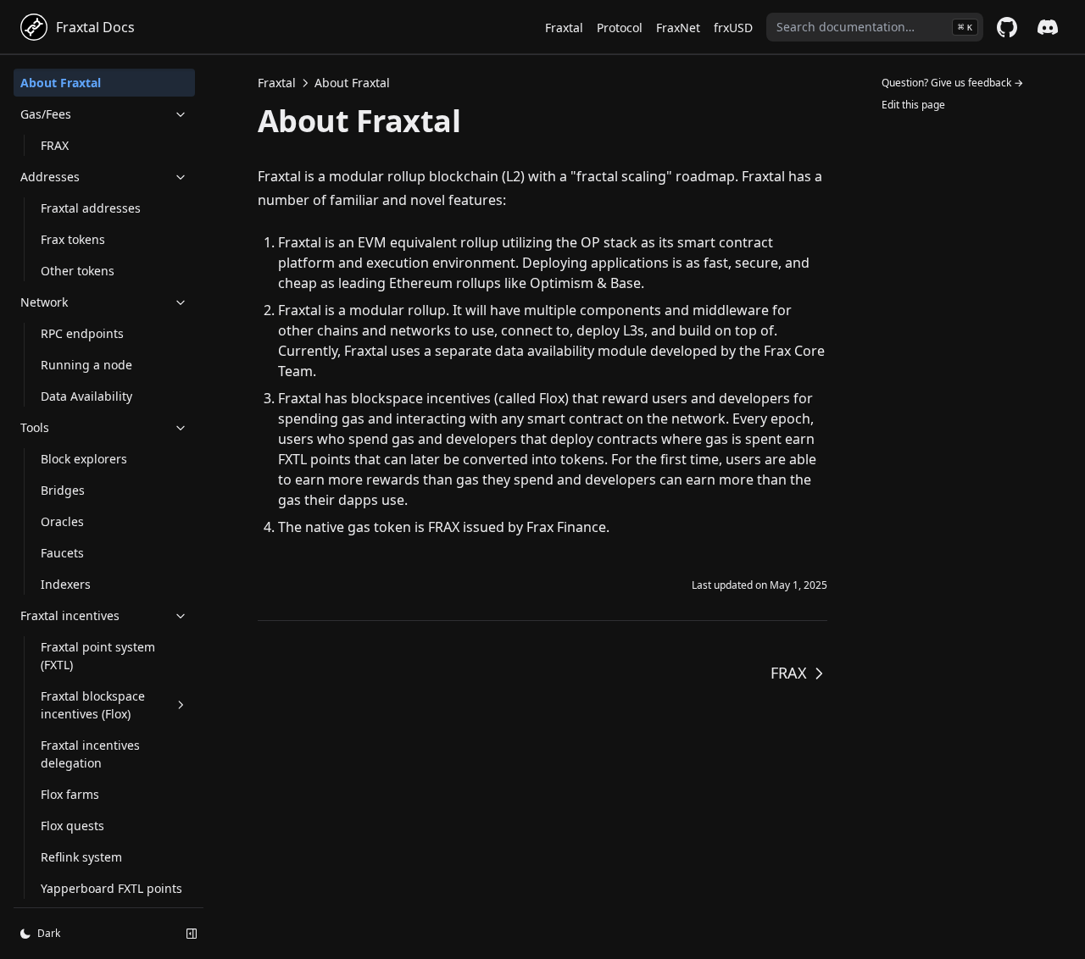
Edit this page (913, 104)
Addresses (50, 177)
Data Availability (86, 396)
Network (44, 302)
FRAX (55, 145)
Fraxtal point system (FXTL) (98, 656)
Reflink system (81, 857)
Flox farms (70, 794)
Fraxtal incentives (70, 615)
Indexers (66, 584)
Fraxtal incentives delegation (90, 754)
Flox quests (72, 826)
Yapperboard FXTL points (111, 888)
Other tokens (77, 271)
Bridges (63, 490)
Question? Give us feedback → (952, 82)
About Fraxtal (60, 83)
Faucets (62, 553)
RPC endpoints (82, 333)
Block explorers (84, 459)
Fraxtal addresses (91, 208)
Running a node (86, 365)
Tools (34, 427)
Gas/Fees (45, 114)
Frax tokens (73, 239)
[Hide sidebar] (191, 933)
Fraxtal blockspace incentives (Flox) (93, 705)
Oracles (62, 521)
